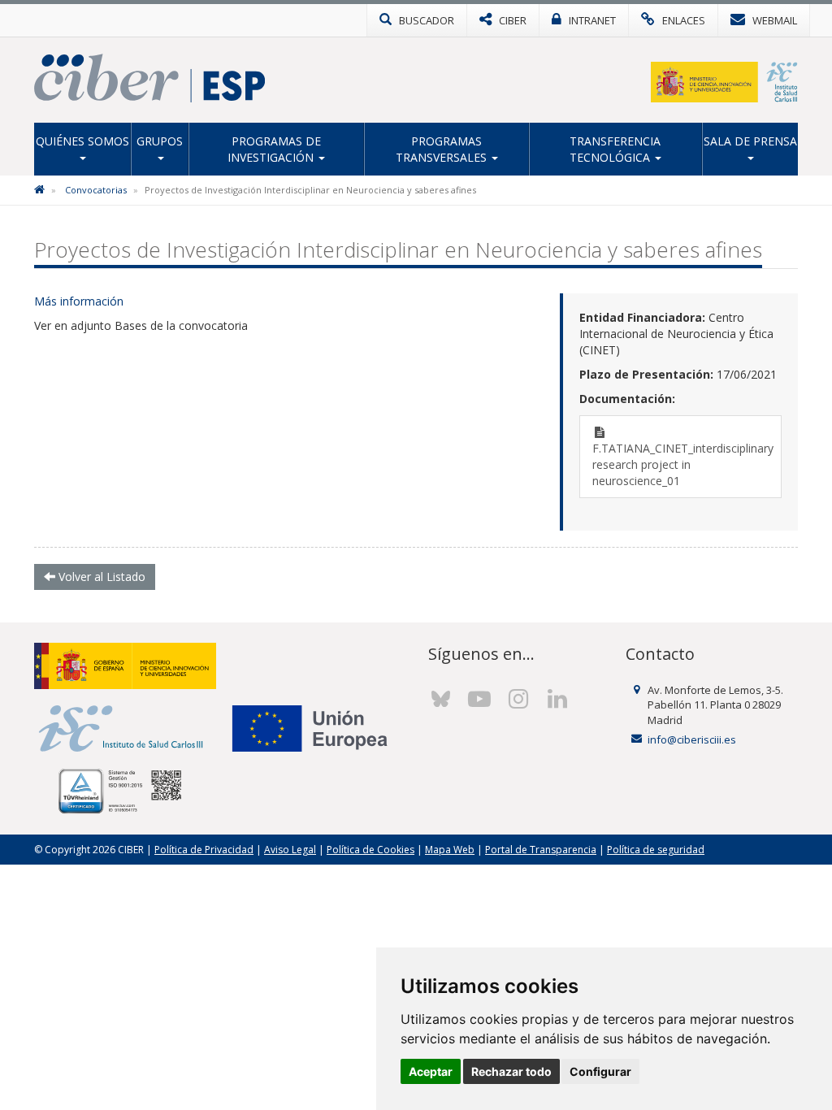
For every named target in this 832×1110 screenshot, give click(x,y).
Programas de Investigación (274, 149)
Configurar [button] (600, 1071)
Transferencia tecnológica (615, 149)
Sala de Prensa (750, 141)
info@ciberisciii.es (692, 739)
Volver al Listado (100, 576)
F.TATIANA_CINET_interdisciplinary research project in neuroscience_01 (683, 464)
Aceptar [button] (431, 1071)
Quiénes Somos (82, 141)
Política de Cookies (370, 849)
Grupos (159, 141)
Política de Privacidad (204, 849)
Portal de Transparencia (540, 849)
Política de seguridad (655, 849)
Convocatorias (96, 190)
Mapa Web (449, 849)
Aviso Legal (290, 849)
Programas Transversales (443, 149)
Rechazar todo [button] (511, 1071)
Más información (79, 301)
